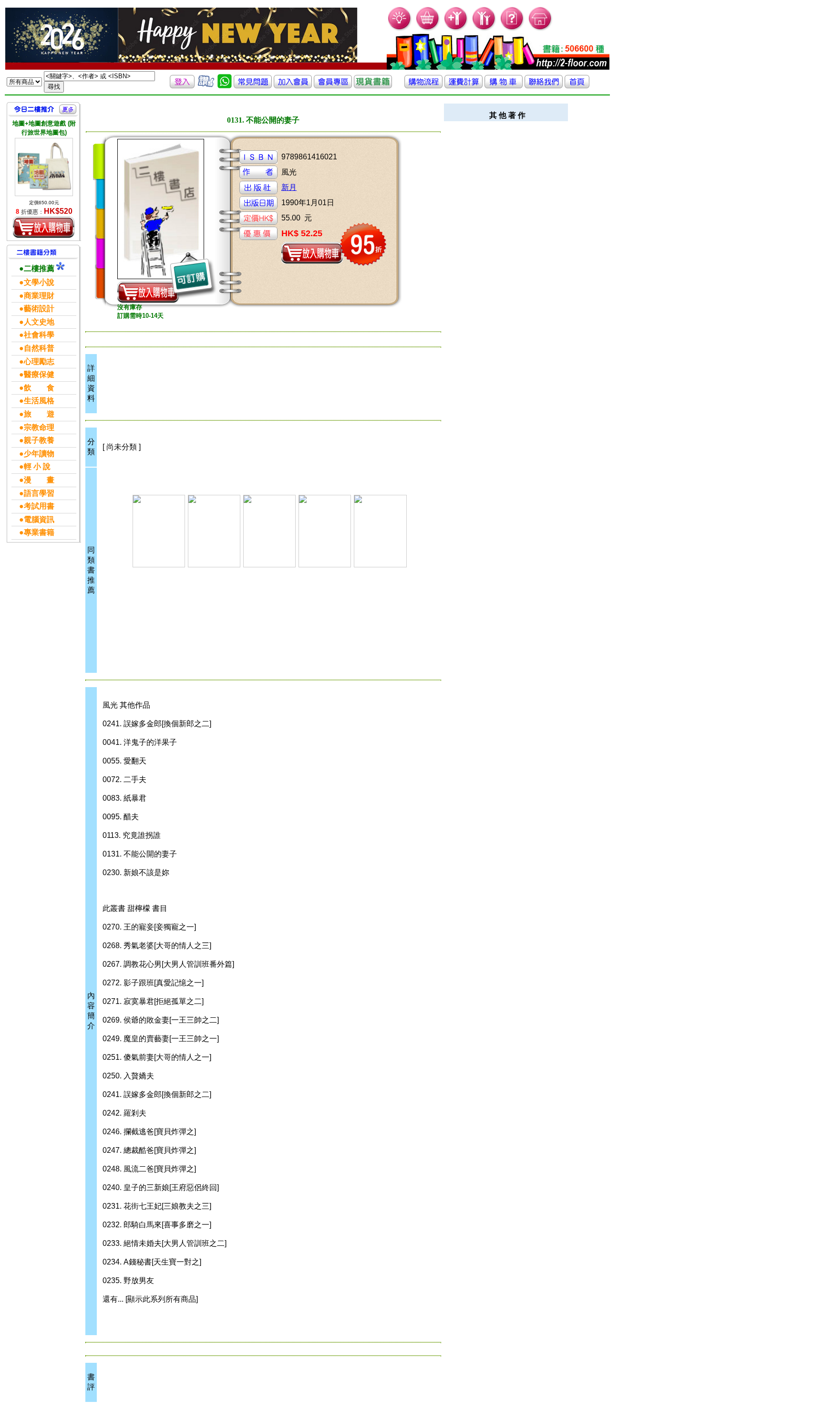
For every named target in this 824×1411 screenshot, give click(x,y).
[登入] (182, 86)
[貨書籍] (373, 86)
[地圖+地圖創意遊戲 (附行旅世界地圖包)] (44, 167)
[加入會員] (456, 29)
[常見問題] (512, 29)
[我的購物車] (428, 29)
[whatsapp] (224, 86)
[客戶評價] (206, 86)
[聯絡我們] (544, 86)
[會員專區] (333, 86)
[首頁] (540, 29)
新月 (289, 187)
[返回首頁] (577, 86)
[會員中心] (484, 29)
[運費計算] (463, 86)
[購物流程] (423, 86)
